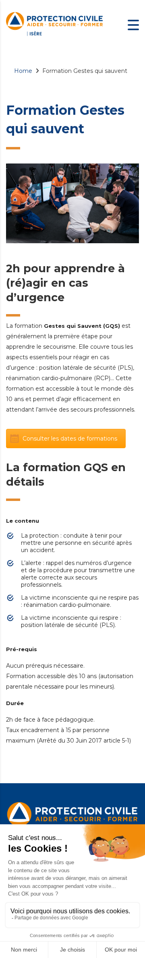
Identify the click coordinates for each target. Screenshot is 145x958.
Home (23, 70)
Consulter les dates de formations (70, 438)
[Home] (54, 24)
